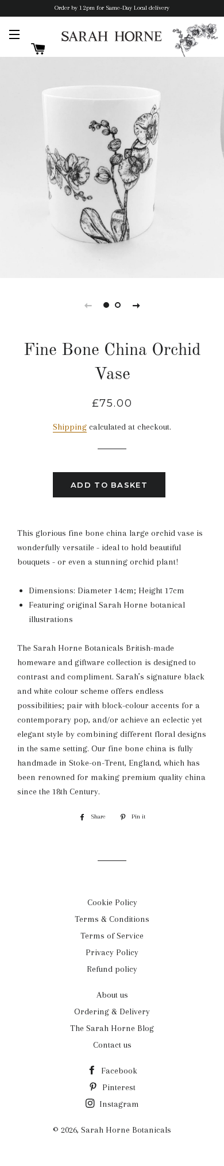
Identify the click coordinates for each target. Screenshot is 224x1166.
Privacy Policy (112, 952)
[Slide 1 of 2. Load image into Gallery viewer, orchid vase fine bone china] (106, 305)
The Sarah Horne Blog (112, 1028)
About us (112, 995)
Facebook (118, 1070)
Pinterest (118, 1087)
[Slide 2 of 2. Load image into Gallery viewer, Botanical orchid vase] (117, 305)
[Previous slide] (88, 305)
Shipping (70, 427)
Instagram (118, 1104)
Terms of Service (112, 936)
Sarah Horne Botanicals (126, 1130)
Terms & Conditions (112, 919)
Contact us (112, 1045)
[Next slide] (136, 305)
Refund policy (112, 969)
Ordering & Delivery (112, 1011)
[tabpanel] (112, 166)
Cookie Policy (112, 902)
